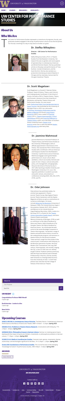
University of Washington (5, 3)
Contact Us (16, 390)
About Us (7, 281)
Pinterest (43, 383)
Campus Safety (31, 390)
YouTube (36, 383)
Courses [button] (12, 10)
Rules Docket (50, 390)
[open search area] (62, 3)
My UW (41, 390)
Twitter (28, 383)
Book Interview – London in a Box (12, 304)
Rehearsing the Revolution (43, 203)
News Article (6, 310)
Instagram (32, 383)
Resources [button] (23, 10)
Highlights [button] (34, 10)
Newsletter (35, 392)
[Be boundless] (32, 373)
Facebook (25, 383)
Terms (28, 392)
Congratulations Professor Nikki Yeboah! (14, 298)
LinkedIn (39, 383)
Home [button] (3, 10)
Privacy (58, 390)
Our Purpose (8, 284)
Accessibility (6, 390)
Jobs (23, 390)
